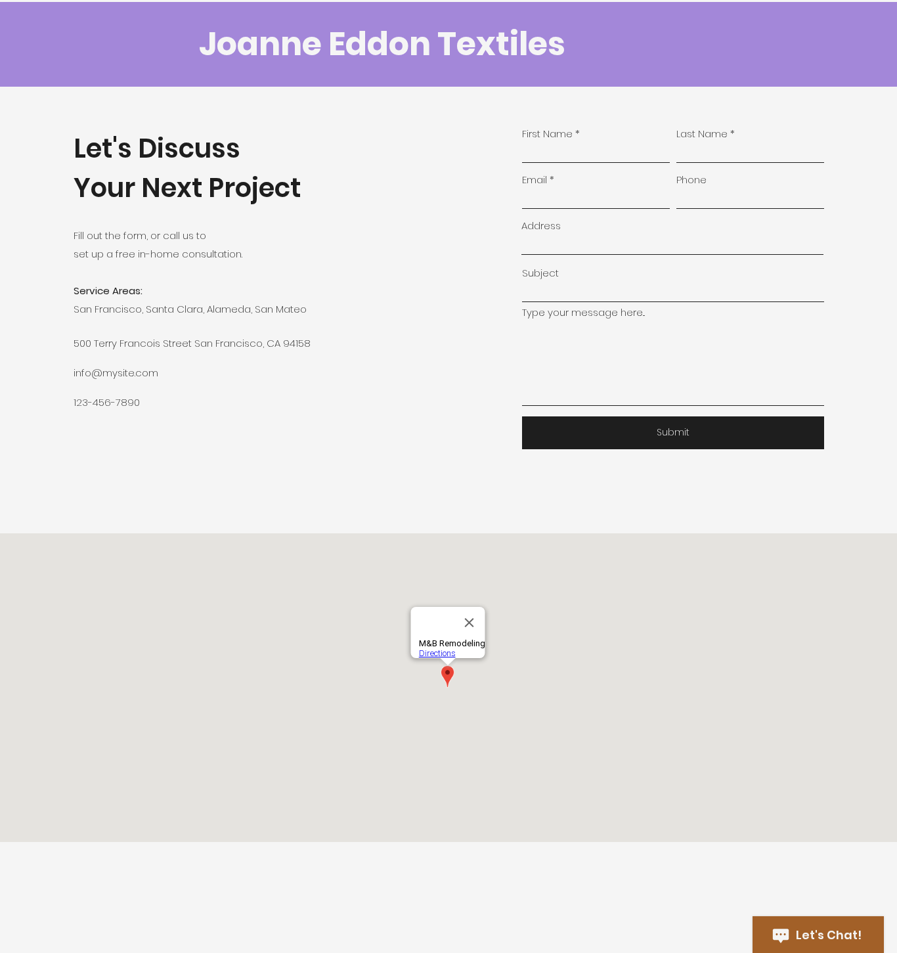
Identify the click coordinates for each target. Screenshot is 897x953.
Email (534, 180)
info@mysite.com (116, 373)
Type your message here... (583, 312)
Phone (691, 180)
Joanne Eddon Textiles (382, 44)
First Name (547, 134)
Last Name (702, 134)
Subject (540, 273)
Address (541, 226)
